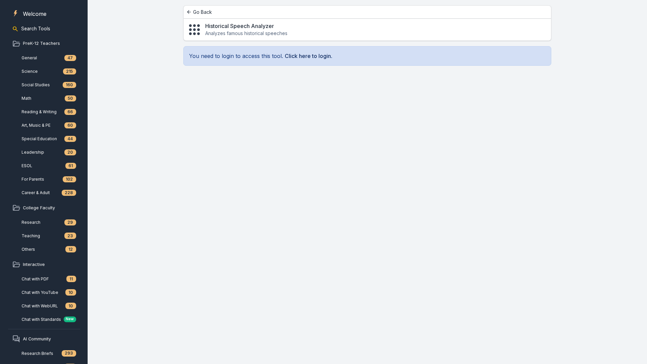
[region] (44, 182)
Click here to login (308, 56)
